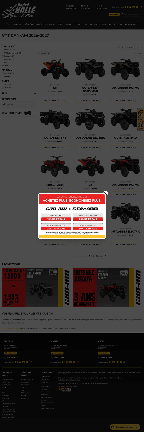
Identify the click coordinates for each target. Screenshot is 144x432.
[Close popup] (105, 193)
